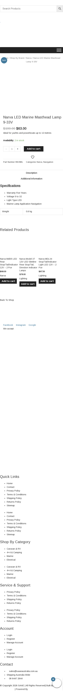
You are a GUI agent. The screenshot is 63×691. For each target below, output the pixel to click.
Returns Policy (14, 502)
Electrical (11, 560)
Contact (10, 487)
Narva (28, 58)
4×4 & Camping (14, 552)
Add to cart (33, 148)
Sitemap (11, 505)
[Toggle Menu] (59, 50)
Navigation (48, 162)
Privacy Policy (13, 490)
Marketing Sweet (36, 689)
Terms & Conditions (16, 494)
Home (10, 483)
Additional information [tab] (31, 178)
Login (9, 635)
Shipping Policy (14, 498)
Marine (10, 556)
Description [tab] (31, 173)
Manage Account (15, 642)
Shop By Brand (17, 58)
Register (11, 639)
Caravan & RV (14, 549)
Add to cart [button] (8, 281)
